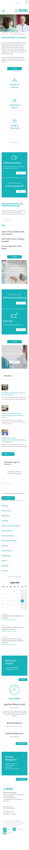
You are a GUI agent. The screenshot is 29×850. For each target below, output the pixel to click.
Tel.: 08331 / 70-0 (8, 812)
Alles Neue (7, 454)
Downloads (5, 571)
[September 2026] (26, 582)
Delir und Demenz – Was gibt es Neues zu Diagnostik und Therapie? (13, 628)
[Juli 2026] (2, 582)
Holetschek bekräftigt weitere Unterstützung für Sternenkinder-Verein (13, 416)
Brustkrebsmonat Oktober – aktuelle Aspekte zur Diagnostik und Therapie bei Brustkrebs (13, 641)
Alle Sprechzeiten (21, 743)
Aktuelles (4, 561)
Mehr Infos (7, 220)
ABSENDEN (7, 498)
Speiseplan (5, 546)
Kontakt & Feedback (7, 531)
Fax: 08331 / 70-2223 (9, 814)
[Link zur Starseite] (21, 11)
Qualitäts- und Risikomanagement (11, 526)
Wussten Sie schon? (7, 551)
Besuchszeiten (5, 516)
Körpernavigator (21, 779)
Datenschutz (5, 521)
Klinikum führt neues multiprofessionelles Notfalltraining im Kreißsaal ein (14, 440)
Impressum (6, 827)
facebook (9, 829)
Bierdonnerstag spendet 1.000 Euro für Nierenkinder (13, 394)
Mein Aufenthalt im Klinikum (9, 541)
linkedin (9, 832)
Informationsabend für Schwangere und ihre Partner (12, 617)
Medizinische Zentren (14, 825)
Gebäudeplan (14, 142)
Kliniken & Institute (14, 823)
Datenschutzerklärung (15, 494)
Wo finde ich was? (6, 511)
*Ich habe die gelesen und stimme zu (14, 493)
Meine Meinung (6, 483)
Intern (17, 3)
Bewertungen (5, 566)
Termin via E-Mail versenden (9, 620)
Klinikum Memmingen (14, 32)
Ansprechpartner (6, 556)
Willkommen (5, 506)
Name (4, 477)
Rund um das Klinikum (8, 536)
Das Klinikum (5, 34)
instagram (19, 829)
